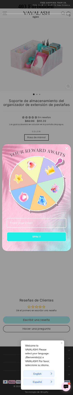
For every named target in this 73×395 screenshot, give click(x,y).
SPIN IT (36, 236)
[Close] (66, 148)
